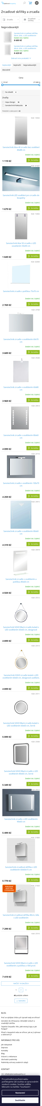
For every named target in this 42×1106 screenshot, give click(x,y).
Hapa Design (12, 102)
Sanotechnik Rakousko (16, 105)
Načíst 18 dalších (21, 983)
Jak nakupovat (6, 1044)
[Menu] (36, 3)
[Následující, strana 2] (21, 990)
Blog (3, 1053)
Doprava (4, 1047)
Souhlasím (20, 1100)
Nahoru (22, 1001)
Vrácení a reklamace (9, 1056)
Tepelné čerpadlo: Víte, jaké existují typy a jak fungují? (19, 1027)
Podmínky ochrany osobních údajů (14, 1062)
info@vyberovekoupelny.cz (15, 1074)
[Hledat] (24, 3)
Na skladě (10, 92)
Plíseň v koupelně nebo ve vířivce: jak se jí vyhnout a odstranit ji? (20, 1033)
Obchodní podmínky (9, 1059)
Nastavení (20, 1093)
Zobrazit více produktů (20, 58)
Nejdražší (17, 65)
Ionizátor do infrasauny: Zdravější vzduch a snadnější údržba (18, 1022)
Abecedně (6, 70)
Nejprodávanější (29, 65)
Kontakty (4, 1050)
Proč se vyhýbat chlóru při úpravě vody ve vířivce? (20, 1017)
